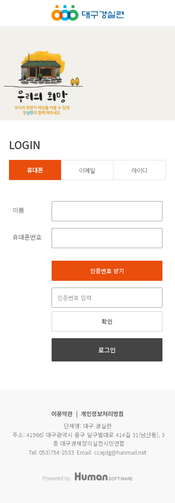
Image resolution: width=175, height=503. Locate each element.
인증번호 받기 (107, 271)
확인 (107, 321)
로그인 (107, 349)
